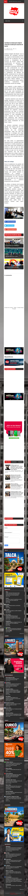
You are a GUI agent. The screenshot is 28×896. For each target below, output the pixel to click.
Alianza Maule (9, 768)
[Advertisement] (14, 32)
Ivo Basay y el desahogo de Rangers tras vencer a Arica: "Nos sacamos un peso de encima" (13, 798)
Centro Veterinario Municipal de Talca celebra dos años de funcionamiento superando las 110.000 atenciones (13, 594)
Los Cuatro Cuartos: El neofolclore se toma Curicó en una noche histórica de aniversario (14, 600)
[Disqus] (14, 329)
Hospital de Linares (10, 702)
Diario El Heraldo (9, 791)
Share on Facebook (11, 221)
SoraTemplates (12, 893)
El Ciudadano (8, 876)
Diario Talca (8, 785)
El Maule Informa (9, 762)
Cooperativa (8, 859)
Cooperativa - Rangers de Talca (12, 796)
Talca (7, 591)
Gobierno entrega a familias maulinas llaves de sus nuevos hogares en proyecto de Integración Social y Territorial (14, 764)
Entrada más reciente (8, 307)
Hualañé (7, 604)
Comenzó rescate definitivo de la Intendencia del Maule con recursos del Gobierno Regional (13, 698)
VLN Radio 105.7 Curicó (11, 779)
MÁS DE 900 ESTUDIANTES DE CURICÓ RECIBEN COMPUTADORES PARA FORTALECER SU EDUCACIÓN (13, 775)
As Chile (7, 852)
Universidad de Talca (10, 677)
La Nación (8, 865)
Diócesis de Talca (9, 713)
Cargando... (6, 520)
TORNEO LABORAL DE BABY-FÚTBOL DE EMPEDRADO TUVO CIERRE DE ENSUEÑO (14, 623)
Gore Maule (8, 696)
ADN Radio (8, 846)
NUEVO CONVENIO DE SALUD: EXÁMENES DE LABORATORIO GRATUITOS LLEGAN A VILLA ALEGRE (13, 617)
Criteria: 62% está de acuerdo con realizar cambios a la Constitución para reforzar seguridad (13, 861)
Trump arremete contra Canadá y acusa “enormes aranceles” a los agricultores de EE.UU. (13, 872)
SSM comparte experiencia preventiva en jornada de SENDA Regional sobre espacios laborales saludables (13, 685)
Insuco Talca (8, 707)
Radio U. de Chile (9, 870)
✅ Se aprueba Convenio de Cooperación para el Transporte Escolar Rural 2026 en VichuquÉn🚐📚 (13, 629)
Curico (15, 48)
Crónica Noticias (9, 773)
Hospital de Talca (9, 689)
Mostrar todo (22, 633)
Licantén (7, 609)
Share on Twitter (10, 225)
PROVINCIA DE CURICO (8, 49)
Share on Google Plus (11, 229)
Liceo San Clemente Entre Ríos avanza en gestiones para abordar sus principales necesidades (13, 787)
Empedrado (8, 621)
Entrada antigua (20, 307)
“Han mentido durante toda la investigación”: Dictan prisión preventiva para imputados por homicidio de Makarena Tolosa (14, 848)
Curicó (7, 598)
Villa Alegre (8, 614)
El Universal (8, 884)
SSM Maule (8, 682)
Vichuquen (8, 627)
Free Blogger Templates (17, 894)
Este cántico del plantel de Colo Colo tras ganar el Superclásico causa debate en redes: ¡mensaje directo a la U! (13, 855)
